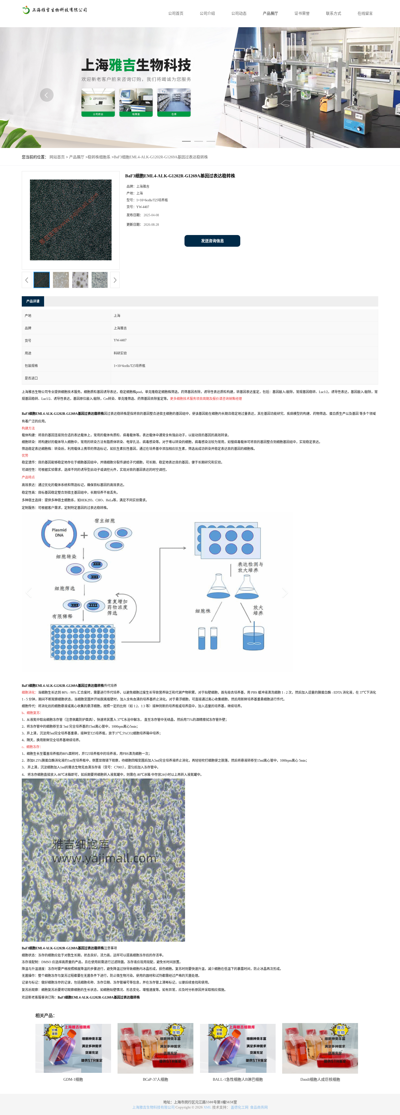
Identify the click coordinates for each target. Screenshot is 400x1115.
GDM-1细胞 (73, 1079)
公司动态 (239, 13)
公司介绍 (207, 13)
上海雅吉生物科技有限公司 (153, 1107)
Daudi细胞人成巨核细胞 (320, 1079)
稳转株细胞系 (99, 157)
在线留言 (365, 13)
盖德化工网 (239, 1107)
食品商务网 (259, 1107)
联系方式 (333, 13)
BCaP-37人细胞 (155, 1079)
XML (207, 1107)
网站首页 (57, 157)
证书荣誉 (302, 13)
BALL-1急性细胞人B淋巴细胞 (238, 1079)
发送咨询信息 (212, 241)
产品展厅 (270, 13)
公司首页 (175, 13)
